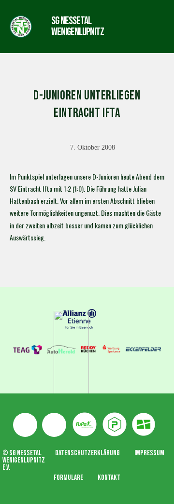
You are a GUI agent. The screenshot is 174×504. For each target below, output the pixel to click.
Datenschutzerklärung (87, 453)
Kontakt (109, 477)
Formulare (68, 477)
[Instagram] (54, 425)
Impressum (149, 453)
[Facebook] (25, 425)
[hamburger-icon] (129, 26)
